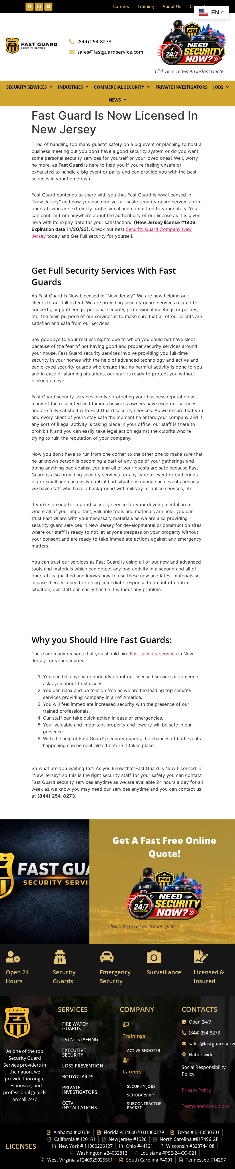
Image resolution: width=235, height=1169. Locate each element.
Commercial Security (119, 87)
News (115, 100)
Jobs (218, 87)
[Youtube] (48, 7)
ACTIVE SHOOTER (143, 1050)
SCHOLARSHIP (140, 1095)
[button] (29, 87)
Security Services (26, 87)
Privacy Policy (196, 1090)
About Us (171, 6)
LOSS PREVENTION (82, 1066)
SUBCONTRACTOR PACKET (144, 1105)
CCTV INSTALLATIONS (79, 1105)
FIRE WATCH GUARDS (75, 1026)
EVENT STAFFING (80, 1039)
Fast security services (153, 653)
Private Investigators (181, 87)
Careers (121, 6)
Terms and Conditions (206, 1106)
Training (146, 6)
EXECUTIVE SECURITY (74, 1052)
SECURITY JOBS (141, 1086)
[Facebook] (30, 7)
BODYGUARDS (77, 1076)
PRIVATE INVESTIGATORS (79, 1089)
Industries (70, 87)
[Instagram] (39, 7)
